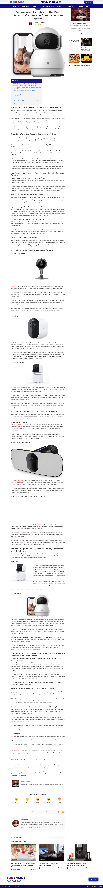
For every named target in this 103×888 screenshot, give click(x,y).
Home (14, 6)
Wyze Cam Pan (28, 387)
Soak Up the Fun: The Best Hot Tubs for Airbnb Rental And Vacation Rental (23, 865)
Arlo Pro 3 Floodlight (18, 480)
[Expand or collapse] (41, 81)
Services (34, 6)
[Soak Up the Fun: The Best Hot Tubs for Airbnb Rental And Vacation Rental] (23, 852)
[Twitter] (14, 2)
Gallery (81, 6)
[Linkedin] (23, 2)
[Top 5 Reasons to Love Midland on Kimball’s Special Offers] (86, 58)
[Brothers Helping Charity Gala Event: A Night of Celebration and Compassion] (86, 42)
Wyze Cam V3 (39, 565)
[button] (34, 6)
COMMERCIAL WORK (71, 6)
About (42, 6)
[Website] (61, 827)
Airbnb (38, 8)
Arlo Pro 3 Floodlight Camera (20, 758)
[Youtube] (16, 2)
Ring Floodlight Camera (19, 424)
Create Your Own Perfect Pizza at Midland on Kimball (74, 65)
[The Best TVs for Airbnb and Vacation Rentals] (51, 852)
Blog (87, 6)
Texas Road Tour (23, 6)
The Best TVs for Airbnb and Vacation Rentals (49, 864)
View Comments (57, 837)
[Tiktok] (21, 2)
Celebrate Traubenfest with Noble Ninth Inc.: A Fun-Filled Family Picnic (74, 40)
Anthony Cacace (43, 22)
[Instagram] (19, 2)
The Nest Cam (14, 286)
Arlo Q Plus (14, 746)
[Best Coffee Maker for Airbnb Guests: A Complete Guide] (79, 852)
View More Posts (59, 819)
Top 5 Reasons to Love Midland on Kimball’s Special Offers (86, 65)
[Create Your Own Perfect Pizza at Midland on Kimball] (74, 58)
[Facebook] (11, 2)
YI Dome (15, 619)
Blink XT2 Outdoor (39, 524)
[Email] (40, 24)
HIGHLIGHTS (60, 6)
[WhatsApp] (38, 24)
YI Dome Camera (17, 629)
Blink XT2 (15, 532)
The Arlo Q (13, 342)
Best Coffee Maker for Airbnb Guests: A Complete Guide (77, 864)
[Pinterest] (37, 24)
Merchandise (50, 6)
